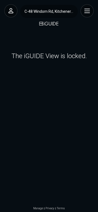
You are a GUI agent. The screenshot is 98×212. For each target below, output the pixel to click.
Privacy (49, 208)
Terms (61, 208)
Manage (38, 208)
